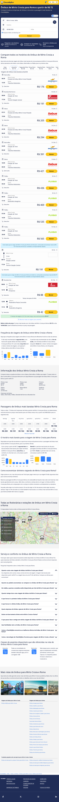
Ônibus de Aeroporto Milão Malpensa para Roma (41, 762)
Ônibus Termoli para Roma (36, 750)
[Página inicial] (7, 2)
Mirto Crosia (45, 513)
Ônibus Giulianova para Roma (36, 724)
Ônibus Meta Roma (34, 729)
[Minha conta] (45, 2)
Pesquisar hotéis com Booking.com (11, 32)
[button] (42, 537)
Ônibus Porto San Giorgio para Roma (38, 744)
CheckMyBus (3, 773)
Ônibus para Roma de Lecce (36, 726)
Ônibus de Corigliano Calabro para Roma (39, 713)
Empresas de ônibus (12, 787)
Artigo (42, 783)
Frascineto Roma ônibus (35, 721)
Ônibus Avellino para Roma (36, 706)
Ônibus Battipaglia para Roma (36, 708)
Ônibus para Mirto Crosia (25, 773)
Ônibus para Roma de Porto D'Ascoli (38, 742)
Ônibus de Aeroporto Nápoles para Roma (39, 765)
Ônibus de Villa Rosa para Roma (37, 752)
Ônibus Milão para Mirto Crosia (9, 703)
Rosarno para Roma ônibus (36, 747)
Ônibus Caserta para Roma (36, 711)
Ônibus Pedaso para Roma (36, 739)
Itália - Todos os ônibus (12, 773)
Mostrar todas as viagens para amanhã (30, 319)
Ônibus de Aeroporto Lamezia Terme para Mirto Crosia (14, 760)
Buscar (51, 87)
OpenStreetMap (51, 543)
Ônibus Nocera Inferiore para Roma (38, 734)
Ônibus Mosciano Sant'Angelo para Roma (39, 731)
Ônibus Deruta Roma (34, 716)
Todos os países (45, 787)
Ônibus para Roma (37, 773)
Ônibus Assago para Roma (35, 703)
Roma (54, 513)
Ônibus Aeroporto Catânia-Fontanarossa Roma (40, 760)
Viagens (25, 787)
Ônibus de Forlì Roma (34, 718)
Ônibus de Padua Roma (35, 737)
